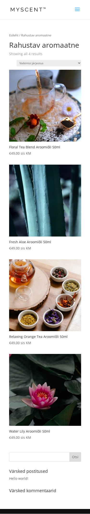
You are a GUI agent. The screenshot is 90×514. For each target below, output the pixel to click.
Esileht (13, 35)
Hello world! (18, 478)
